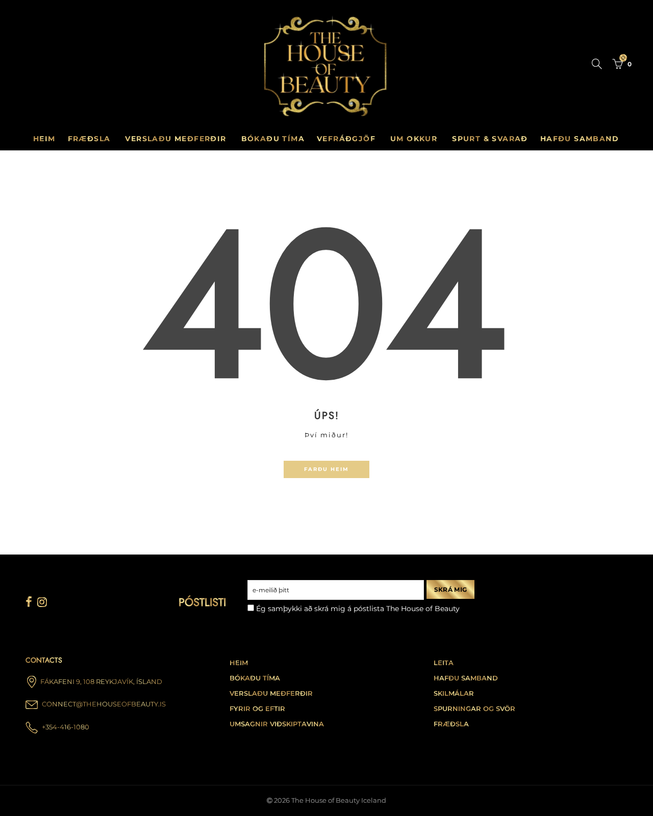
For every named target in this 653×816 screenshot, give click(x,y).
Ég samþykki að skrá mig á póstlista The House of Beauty (357, 608)
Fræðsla (451, 724)
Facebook (29, 602)
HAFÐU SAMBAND (579, 138)
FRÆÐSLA (89, 138)
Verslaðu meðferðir (271, 693)
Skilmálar (454, 693)
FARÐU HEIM (326, 469)
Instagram (42, 602)
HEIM (239, 663)
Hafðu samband (466, 678)
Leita (444, 663)
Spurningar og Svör (474, 709)
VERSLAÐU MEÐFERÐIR (175, 138)
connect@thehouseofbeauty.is (104, 704)
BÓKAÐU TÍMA (273, 138)
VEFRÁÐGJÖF (346, 138)
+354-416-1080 (65, 727)
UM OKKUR (413, 138)
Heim (44, 138)
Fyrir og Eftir (257, 709)
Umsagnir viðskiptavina (277, 724)
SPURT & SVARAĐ (490, 138)
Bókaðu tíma (255, 678)
